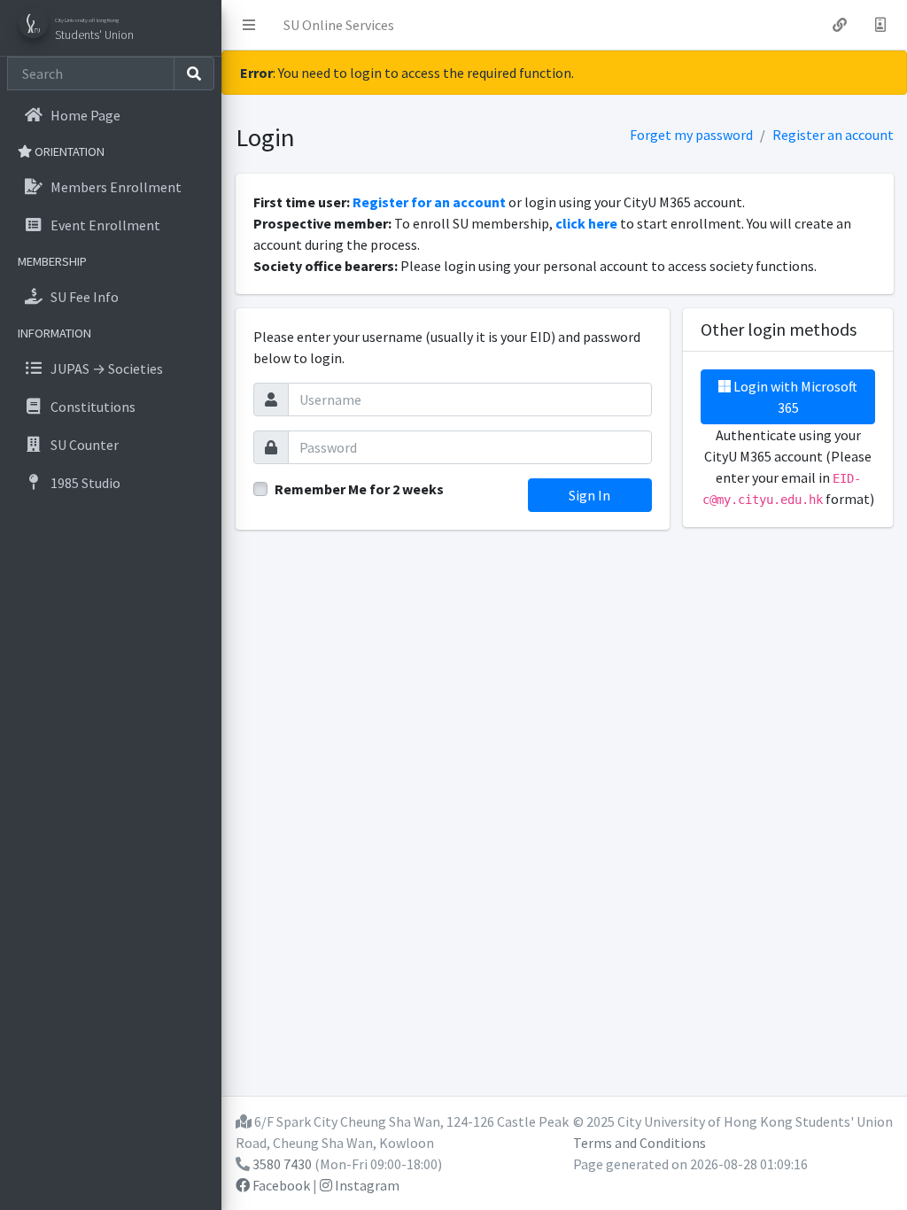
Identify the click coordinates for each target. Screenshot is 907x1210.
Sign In (589, 495)
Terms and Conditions (639, 1143)
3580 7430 (282, 1164)
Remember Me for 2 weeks (359, 489)
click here (586, 223)
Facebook (280, 1185)
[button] (249, 25)
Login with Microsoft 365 (794, 396)
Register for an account (429, 202)
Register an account (833, 134)
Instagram (365, 1185)
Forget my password (691, 134)
